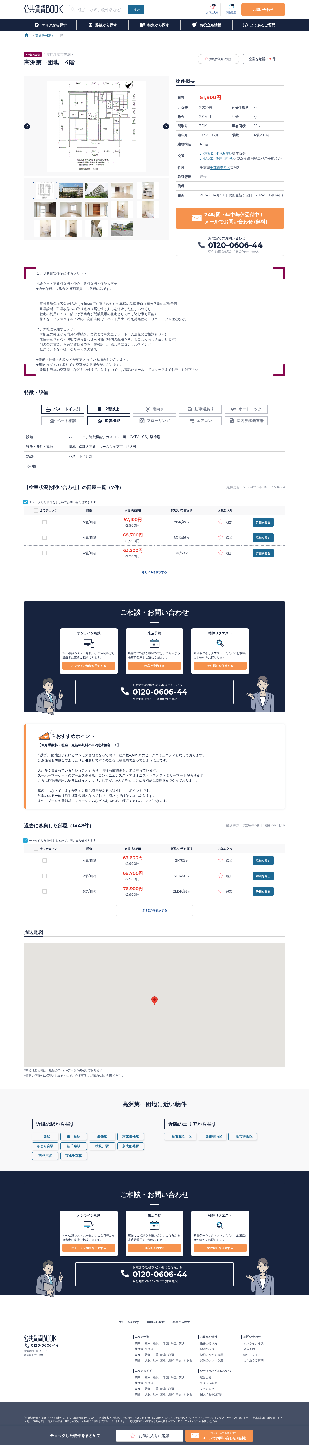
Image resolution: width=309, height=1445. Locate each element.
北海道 (149, 1349)
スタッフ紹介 (208, 1383)
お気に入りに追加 (220, 59)
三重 (155, 1355)
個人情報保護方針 (211, 1394)
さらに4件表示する (154, 572)
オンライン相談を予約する (88, 665)
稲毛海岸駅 (223, 153)
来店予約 (249, 1349)
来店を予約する (154, 665)
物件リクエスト (253, 1355)
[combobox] (101, 10)
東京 (148, 1343)
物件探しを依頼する (220, 665)
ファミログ (207, 1389)
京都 (163, 1360)
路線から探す (156, 1322)
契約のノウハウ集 (211, 1360)
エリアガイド (143, 1370)
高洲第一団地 (44, 35)
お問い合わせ (263, 9)
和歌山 (187, 1360)
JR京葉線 (207, 153)
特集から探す (181, 1322)
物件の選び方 (208, 1343)
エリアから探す (129, 1322)
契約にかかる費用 (211, 1355)
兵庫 (155, 1360)
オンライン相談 (253, 1343)
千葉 (166, 1343)
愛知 (148, 1355)
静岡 (171, 1355)
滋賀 (171, 1360)
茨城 (181, 1343)
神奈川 (157, 1343)
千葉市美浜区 (220, 167)
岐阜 (163, 1355)
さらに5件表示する (154, 910)
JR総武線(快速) (211, 158)
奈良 (179, 1360)
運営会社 (205, 1377)
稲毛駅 (229, 158)
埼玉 (174, 1343)
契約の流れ (207, 1349)
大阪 (148, 1360)
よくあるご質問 (253, 1360)
